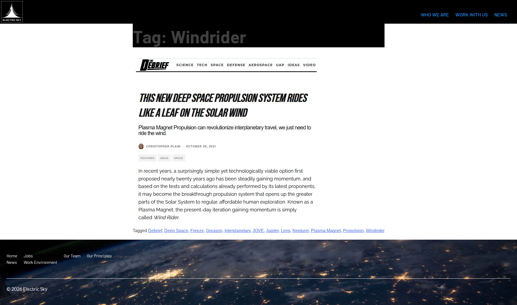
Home (11, 255)
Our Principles (99, 255)
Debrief (155, 230)
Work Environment (40, 262)
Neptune (300, 230)
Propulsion (353, 230)
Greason (214, 230)
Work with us (471, 14)
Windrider (375, 230)
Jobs (28, 255)
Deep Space (176, 230)
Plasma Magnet (326, 230)
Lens (285, 230)
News (500, 14)
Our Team (72, 255)
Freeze (197, 230)
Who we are (435, 14)
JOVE (258, 230)
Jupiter (272, 230)
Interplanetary (237, 230)
